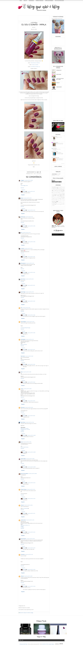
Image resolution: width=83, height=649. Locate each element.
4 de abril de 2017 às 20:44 (31, 489)
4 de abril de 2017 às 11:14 (29, 216)
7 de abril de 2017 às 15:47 (31, 349)
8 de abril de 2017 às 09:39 (31, 467)
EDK (63, 191)
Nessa (22, 372)
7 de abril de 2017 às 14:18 (31, 256)
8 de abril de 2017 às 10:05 (31, 498)
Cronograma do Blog (58, 70)
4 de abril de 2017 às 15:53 (29, 356)
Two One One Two (59, 203)
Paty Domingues (23, 321)
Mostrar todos (62, 163)
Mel (21, 307)
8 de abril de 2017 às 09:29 (31, 452)
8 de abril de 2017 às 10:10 (31, 513)
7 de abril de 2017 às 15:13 (31, 285)
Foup (55, 193)
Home (21, 0)
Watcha (62, 204)
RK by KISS (62, 200)
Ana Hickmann (58, 187)
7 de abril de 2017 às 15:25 (31, 301)
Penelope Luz (58, 199)
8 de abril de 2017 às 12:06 (31, 569)
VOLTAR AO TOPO (45, 644)
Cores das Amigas (59, 190)
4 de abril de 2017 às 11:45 (28, 248)
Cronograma (31, 0)
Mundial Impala (39, 173)
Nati (52, 198)
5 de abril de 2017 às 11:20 (29, 554)
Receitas (53, 201)
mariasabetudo (25, 508)
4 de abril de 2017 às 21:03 (30, 520)
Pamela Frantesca (23, 489)
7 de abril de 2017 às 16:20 (31, 382)
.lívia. (21, 232)
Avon (55, 188)
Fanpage (22, 526)
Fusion (58, 193)
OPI (59, 198)
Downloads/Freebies (49, 0)
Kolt (54, 196)
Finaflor (61, 192)
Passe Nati (54, 199)
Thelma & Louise (62, 202)
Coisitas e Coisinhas (35, 64)
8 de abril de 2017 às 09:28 (31, 435)
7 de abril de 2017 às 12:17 (31, 191)
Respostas (23, 189)
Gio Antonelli (61, 193)
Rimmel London (62, 201)
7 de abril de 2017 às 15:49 (31, 364)
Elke (53, 192)
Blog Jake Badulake (24, 344)
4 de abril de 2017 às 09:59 (28, 180)
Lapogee (60, 196)
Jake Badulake (23, 339)
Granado (53, 194)
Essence (57, 192)
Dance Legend (55, 191)
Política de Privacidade (59, 0)
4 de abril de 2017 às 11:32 (26, 232)
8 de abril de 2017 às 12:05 (31, 548)
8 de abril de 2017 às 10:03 (31, 482)
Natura (55, 198)
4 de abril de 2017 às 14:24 (30, 321)
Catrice (55, 189)
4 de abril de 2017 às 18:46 (30, 458)
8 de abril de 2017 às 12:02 (31, 532)
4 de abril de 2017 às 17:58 (27, 442)
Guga (55, 194)
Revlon (59, 201)
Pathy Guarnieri (23, 263)
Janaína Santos (23, 520)
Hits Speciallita (61, 194)
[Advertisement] (34, 18)
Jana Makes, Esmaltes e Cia (35, 66)
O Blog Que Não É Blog (23, 644)
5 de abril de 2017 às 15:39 (28, 576)
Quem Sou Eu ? (58, 82)
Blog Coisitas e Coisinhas (24, 428)
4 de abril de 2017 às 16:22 (27, 388)
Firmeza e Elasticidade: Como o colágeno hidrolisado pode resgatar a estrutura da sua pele (59, 159)
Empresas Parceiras (39, 0)
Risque (53, 202)
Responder (22, 187)
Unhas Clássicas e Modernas (35, 62)
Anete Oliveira (23, 422)
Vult (59, 204)
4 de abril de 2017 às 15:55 (27, 372)
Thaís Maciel (23, 356)
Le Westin (22, 248)
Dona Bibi (59, 191)
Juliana (22, 198)
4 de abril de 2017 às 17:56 (29, 422)
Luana (22, 442)
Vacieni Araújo (23, 292)
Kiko (52, 196)
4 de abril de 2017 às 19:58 (32, 473)
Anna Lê (24, 191)
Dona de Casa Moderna (24, 473)
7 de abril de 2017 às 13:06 (31, 226)
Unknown (22, 505)
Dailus (52, 191)
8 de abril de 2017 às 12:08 (31, 586)
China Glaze (58, 189)
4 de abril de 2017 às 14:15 (26, 307)
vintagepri (22, 180)
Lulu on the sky (55, 136)
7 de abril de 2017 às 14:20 (31, 272)
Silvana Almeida (23, 538)
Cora (54, 190)
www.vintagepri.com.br (24, 185)
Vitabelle (57, 204)
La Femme (57, 196)
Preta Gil (62, 199)
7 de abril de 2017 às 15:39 (31, 332)
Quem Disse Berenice (57, 200)
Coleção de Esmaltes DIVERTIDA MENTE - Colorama (60, 79)
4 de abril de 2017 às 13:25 (29, 292)
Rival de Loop (58, 202)
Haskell (57, 194)
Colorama (62, 189)
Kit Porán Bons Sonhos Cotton (59, 137)
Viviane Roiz (23, 554)
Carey (52, 189)
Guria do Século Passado (24, 447)
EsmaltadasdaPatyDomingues (25, 327)
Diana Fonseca (23, 279)
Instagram (22, 430)
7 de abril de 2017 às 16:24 (31, 400)
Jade (62, 195)
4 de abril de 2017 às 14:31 (30, 339)
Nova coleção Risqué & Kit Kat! (56, 149)
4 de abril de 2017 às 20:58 (28, 505)
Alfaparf (53, 187)
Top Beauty (54, 203)
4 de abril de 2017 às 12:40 (30, 263)
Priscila (52, 200)
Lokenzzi (63, 196)
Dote (61, 191)
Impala (35, 173)
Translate (58, 175)
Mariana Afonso (23, 458)
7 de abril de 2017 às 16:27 (31, 415)
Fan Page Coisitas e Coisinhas (25, 429)
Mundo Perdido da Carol (56, 157)
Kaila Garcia (23, 407)
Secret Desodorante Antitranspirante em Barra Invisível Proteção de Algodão (59, 153)
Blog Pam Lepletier (55, 151)
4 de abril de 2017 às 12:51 (29, 279)
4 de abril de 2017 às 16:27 (29, 407)
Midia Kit (25, 0)
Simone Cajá (23, 216)
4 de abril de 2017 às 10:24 (27, 198)
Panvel (63, 198)
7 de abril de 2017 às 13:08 (31, 241)
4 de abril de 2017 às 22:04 (30, 538)
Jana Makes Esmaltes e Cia (25, 525)
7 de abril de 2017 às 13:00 (31, 210)
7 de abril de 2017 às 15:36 (31, 315)
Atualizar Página (51, 644)
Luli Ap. (22, 388)
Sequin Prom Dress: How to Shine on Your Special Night (59, 143)
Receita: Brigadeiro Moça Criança (57, 18)
